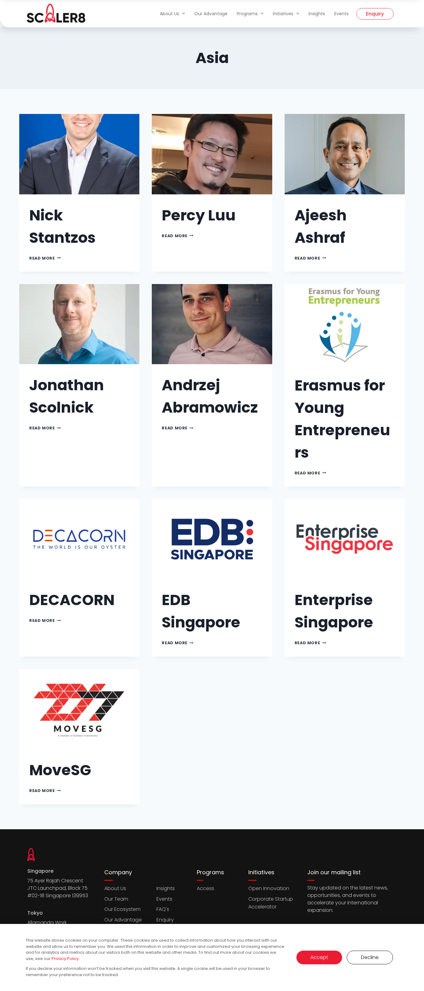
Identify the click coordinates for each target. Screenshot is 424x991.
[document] (212, 495)
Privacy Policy (65, 959)
